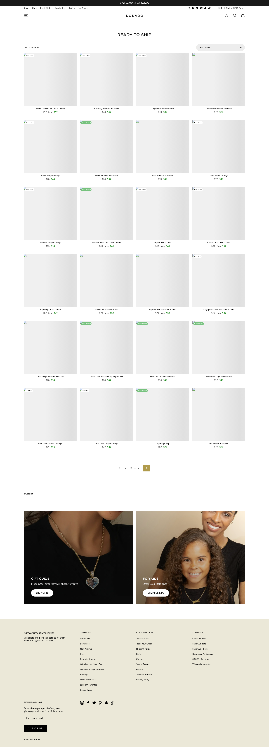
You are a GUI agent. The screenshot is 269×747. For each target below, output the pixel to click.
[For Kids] (190, 557)
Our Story (83, 8)
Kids (82, 654)
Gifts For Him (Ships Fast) (92, 669)
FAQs (72, 8)
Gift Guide (85, 638)
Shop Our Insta (199, 643)
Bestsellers (85, 643)
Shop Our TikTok (200, 649)
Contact (140, 659)
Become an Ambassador (203, 654)
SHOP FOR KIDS (156, 593)
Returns (140, 669)
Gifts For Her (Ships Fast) (91, 664)
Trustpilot (28, 493)
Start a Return (142, 664)
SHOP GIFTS (42, 593)
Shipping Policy (143, 649)
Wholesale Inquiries (201, 664)
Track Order (46, 8)
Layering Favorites (88, 685)
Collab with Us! (199, 638)
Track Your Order (144, 643)
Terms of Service (144, 674)
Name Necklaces (88, 679)
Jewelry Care (30, 8)
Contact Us (60, 8)
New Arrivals (86, 649)
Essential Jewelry (88, 659)
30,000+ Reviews (200, 659)
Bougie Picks (86, 690)
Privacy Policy (142, 679)
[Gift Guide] (78, 557)
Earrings (84, 674)
